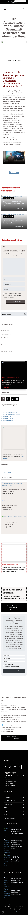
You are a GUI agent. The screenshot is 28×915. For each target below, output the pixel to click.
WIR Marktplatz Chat (8, 418)
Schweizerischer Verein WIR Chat (11, 414)
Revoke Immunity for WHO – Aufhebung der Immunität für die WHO (16, 844)
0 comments (18, 60)
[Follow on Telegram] (3, 399)
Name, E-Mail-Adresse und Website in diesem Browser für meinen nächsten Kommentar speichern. (12, 295)
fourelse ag (14, 911)
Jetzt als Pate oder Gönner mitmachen (12, 607)
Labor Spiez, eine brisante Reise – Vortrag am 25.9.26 (17, 831)
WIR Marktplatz (7, 416)
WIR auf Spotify (7, 472)
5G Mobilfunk (8, 198)
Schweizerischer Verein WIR (10, 412)
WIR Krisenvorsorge (8, 420)
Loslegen (4, 341)
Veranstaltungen (6, 351)
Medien (3, 348)
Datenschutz (17, 904)
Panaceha (7, 779)
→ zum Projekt (6, 387)
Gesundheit (4, 337)
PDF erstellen (15, 172)
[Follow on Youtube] (17, 399)
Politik (3, 344)
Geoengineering (6, 334)
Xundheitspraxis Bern (10, 781)
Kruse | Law (8, 777)
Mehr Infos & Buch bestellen (15, 738)
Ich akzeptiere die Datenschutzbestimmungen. (11, 665)
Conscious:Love (9, 783)
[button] (2, 912)
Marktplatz (11, 1)
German (17, 0)
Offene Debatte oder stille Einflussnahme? (13, 222)
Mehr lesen (19, 209)
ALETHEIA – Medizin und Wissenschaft (14, 776)
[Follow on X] (8, 399)
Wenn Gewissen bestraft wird (11, 377)
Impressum (10, 904)
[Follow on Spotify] (13, 399)
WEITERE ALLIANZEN (10, 785)
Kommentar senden (16, 301)
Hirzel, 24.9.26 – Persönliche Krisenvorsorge (16, 892)
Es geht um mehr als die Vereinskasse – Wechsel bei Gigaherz (13, 204)
